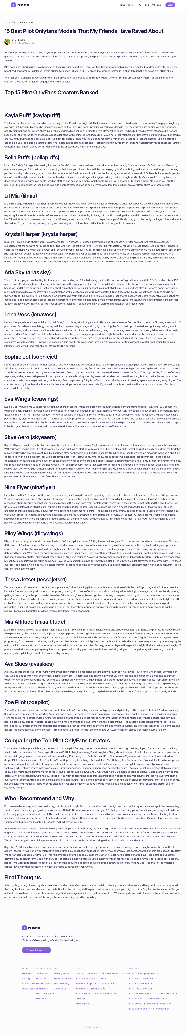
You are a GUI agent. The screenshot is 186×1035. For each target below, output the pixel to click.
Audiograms (29, 983)
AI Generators (83, 1003)
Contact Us (60, 988)
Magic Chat (28, 988)
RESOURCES (79, 968)
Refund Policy (61, 983)
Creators (80, 998)
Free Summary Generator (143, 978)
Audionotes (42, 973)
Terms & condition (64, 978)
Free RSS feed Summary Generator (149, 1008)
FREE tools (133, 968)
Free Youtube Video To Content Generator (153, 993)
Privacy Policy (61, 973)
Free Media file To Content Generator (150, 1003)
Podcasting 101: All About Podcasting (96, 993)
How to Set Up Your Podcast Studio (95, 983)
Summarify (42, 988)
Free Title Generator (140, 988)
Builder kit (41, 978)
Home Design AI (45, 993)
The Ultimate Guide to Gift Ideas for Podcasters (102, 973)
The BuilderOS (44, 983)
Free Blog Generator (140, 983)
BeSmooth (41, 998)
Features (27, 973)
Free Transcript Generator (144, 973)
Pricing (26, 978)
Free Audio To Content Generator (148, 998)
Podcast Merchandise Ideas (91, 978)
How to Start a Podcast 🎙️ (90, 988)
